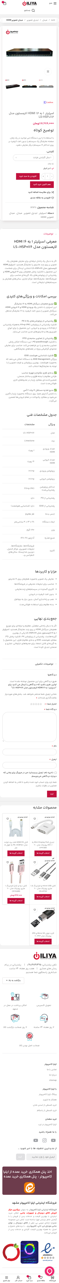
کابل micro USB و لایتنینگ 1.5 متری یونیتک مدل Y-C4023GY (43, 888)
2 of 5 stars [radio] (38, 704)
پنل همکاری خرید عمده (20, 1176)
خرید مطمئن (51, 1119)
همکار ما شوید (50, 1100)
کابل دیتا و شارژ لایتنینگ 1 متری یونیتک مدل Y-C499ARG (16, 888)
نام (54, 746)
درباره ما (53, 1075)
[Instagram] (44, 1140)
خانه (53, 20)
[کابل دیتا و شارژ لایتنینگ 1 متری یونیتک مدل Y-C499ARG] (16, 870)
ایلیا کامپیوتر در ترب (47, 1124)
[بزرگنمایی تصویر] (47, 71)
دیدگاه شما (50, 709)
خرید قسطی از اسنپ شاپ (45, 1105)
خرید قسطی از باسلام (47, 1110)
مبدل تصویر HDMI (14, 20)
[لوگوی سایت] (29, 3)
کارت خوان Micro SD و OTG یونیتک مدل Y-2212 (43, 935)
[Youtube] (53, 1140)
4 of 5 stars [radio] (33, 704)
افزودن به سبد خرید (28, 176)
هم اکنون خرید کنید (42, 184)
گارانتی (50, 152)
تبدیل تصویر (33, 20)
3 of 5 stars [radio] (36, 704)
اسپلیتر (43, 213)
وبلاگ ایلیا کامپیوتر (48, 1094)
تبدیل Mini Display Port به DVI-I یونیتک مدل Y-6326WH (43, 845)
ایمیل (53, 759)
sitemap (53, 1080)
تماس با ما (52, 1069)
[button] (51, 53)
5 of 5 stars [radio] (31, 704)
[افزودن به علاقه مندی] (34, 818)
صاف (49, 164)
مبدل (44, 20)
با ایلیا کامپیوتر (50, 1089)
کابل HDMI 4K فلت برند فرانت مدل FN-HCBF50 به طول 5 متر (16, 845)
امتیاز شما (51, 704)
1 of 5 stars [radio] (40, 704)
